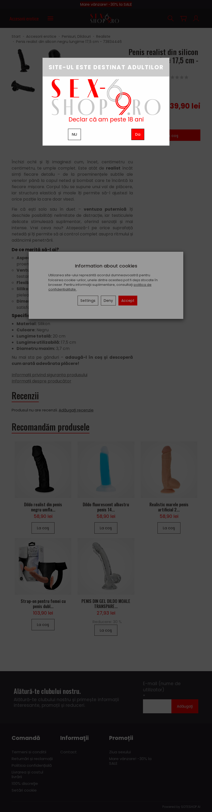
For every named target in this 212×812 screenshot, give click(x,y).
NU (74, 134)
